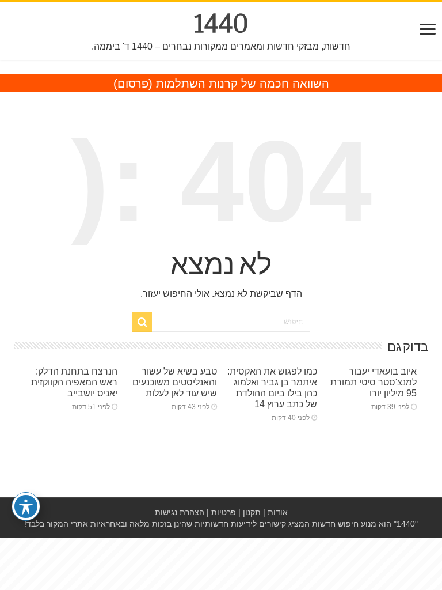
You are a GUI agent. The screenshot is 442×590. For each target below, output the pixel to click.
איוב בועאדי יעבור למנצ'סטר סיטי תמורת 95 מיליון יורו (373, 382)
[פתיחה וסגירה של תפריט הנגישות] (26, 506)
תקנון (252, 512)
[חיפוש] (142, 322)
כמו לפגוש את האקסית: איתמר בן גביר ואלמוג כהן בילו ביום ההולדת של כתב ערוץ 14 (272, 387)
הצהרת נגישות (179, 512)
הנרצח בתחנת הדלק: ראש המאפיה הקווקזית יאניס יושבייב (74, 382)
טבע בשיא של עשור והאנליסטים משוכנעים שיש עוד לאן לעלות (174, 382)
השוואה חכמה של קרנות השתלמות (242, 83)
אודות (278, 512)
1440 (221, 23)
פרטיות (223, 512)
